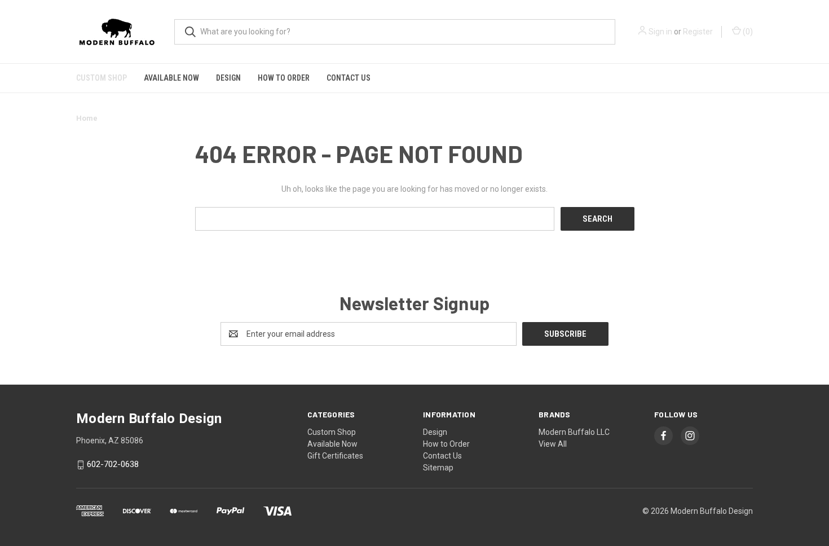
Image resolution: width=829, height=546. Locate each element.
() (747, 31)
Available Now (171, 77)
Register (698, 31)
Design (228, 77)
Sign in (660, 31)
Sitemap (438, 467)
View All (553, 443)
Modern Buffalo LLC (574, 432)
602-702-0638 (113, 465)
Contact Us (349, 77)
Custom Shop (101, 77)
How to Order (284, 77)
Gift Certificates (335, 455)
